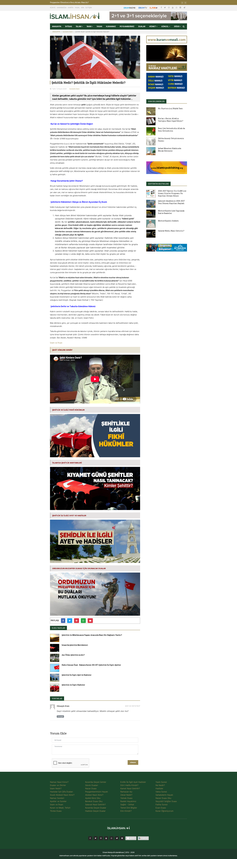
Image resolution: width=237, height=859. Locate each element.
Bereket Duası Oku (93, 801)
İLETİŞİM (88, 8)
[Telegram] (184, 7)
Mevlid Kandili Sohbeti (168, 221)
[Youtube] (173, 7)
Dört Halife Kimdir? (129, 785)
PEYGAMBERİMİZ (127, 26)
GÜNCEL (165, 26)
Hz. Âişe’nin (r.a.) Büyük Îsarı (170, 108)
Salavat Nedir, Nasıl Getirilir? (171, 231)
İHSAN (99, 26)
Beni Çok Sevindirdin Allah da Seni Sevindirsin (171, 129)
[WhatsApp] (177, 7)
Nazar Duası (91, 788)
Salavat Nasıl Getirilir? (95, 804)
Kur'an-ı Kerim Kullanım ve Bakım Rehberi (69, 2)
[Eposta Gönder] (90, 620)
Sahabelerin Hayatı (164, 795)
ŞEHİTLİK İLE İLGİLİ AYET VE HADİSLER (69, 515)
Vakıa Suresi (161, 791)
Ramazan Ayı (126, 791)
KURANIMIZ (111, 26)
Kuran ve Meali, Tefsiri (60, 807)
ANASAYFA (56, 26)
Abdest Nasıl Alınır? (94, 795)
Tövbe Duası (56, 811)
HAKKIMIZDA (62, 8)
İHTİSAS (68, 26)
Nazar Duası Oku (163, 798)
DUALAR (141, 26)
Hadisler (159, 788)
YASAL (77, 8)
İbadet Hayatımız (128, 801)
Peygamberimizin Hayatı (96, 791)
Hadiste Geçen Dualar (95, 811)
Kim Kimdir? (126, 811)
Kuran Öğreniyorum (164, 811)
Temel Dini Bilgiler (128, 807)
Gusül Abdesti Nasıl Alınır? (62, 795)
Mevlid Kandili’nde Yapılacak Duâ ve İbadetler (171, 212)
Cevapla (60, 716)
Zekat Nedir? (126, 795)
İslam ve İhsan (56, 343)
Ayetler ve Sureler (58, 801)
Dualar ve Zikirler (58, 785)
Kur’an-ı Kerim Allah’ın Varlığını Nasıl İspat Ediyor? (170, 119)
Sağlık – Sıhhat (127, 804)
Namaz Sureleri (57, 798)
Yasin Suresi (161, 782)
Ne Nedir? (160, 785)
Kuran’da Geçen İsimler (95, 782)
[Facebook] (161, 7)
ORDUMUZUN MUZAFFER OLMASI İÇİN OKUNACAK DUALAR (79, 568)
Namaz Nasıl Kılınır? (59, 782)
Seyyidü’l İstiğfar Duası (166, 801)
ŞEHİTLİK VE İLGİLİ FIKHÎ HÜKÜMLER (68, 410)
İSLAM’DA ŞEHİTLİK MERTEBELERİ (67, 462)
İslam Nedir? (55, 788)
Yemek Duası (126, 798)
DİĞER (177, 26)
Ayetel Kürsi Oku (92, 798)
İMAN (89, 26)
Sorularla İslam (68, 32)
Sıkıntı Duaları (91, 785)
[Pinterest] (181, 7)
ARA (82, 8)
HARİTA (70, 8)
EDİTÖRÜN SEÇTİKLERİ (158, 184)
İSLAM (79, 26)
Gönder (133, 762)
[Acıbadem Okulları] (166, 248)
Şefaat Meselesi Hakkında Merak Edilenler (169, 149)
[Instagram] (169, 7)
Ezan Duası (161, 807)
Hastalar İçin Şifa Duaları (61, 791)
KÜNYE (53, 8)
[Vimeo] (117, 838)
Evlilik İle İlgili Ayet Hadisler (133, 782)
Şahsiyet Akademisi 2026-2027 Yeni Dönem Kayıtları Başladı (171, 202)
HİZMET (152, 26)
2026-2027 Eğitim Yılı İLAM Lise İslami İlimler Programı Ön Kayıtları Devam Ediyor (172, 193)
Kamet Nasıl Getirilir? (130, 788)
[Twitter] (165, 7)
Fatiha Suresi (162, 804)
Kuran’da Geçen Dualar (95, 807)
